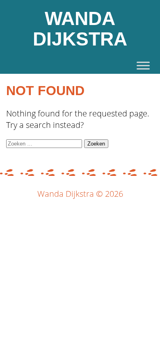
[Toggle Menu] (143, 65)
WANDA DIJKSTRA (80, 29)
